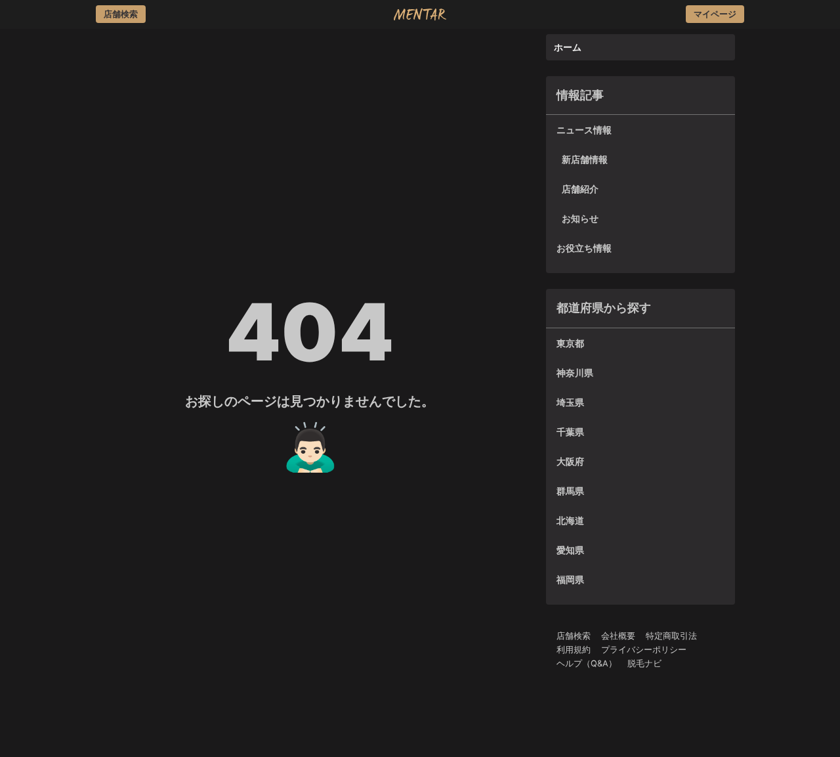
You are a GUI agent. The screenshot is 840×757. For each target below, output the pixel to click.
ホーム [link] (567, 47)
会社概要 (618, 636)
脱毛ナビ (644, 663)
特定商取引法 (671, 636)
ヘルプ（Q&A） (586, 663)
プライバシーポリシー (643, 650)
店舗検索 (573, 636)
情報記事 (580, 95)
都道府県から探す (603, 307)
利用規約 (573, 650)
